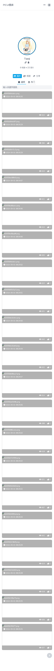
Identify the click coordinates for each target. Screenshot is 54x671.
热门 (33, 82)
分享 (38, 76)
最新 (23, 82)
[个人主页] (26, 62)
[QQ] (28, 62)
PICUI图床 (8, 5)
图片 (32, 67)
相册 (23, 67)
